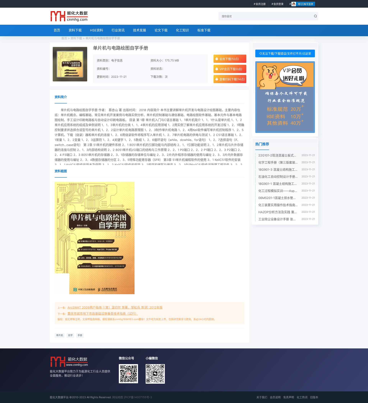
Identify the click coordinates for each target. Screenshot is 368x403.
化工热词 (302, 397)
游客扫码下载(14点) (232, 79)
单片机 (59, 335)
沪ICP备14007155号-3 (138, 397)
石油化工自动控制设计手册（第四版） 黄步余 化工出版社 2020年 (278, 177)
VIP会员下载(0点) (230, 69)
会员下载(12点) (229, 59)
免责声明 (288, 397)
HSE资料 (96, 30)
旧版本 (314, 397)
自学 (70, 335)
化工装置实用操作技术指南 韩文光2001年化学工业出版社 (278, 205)
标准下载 (203, 30)
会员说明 (275, 397)
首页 (57, 30)
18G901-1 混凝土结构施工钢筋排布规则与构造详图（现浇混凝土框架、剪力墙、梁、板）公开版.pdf (278, 184)
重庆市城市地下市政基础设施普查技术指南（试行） (102, 313)
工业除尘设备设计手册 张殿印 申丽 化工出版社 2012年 (278, 219)
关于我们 (261, 397)
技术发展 (139, 30)
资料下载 (75, 30)
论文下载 (161, 30)
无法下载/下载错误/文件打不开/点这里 (286, 53)
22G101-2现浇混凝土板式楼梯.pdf (278, 155)
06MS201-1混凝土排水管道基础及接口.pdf (278, 198)
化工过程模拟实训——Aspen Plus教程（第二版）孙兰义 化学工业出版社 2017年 (278, 191)
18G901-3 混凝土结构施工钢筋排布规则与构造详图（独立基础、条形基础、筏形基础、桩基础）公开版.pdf (278, 169)
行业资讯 (118, 30)
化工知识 (182, 30)
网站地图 (117, 397)
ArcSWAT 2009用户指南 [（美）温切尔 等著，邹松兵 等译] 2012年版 (115, 307)
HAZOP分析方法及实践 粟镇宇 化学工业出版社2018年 (278, 212)
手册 (80, 335)
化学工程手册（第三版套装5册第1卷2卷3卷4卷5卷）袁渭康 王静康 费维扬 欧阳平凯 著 (278, 162)
